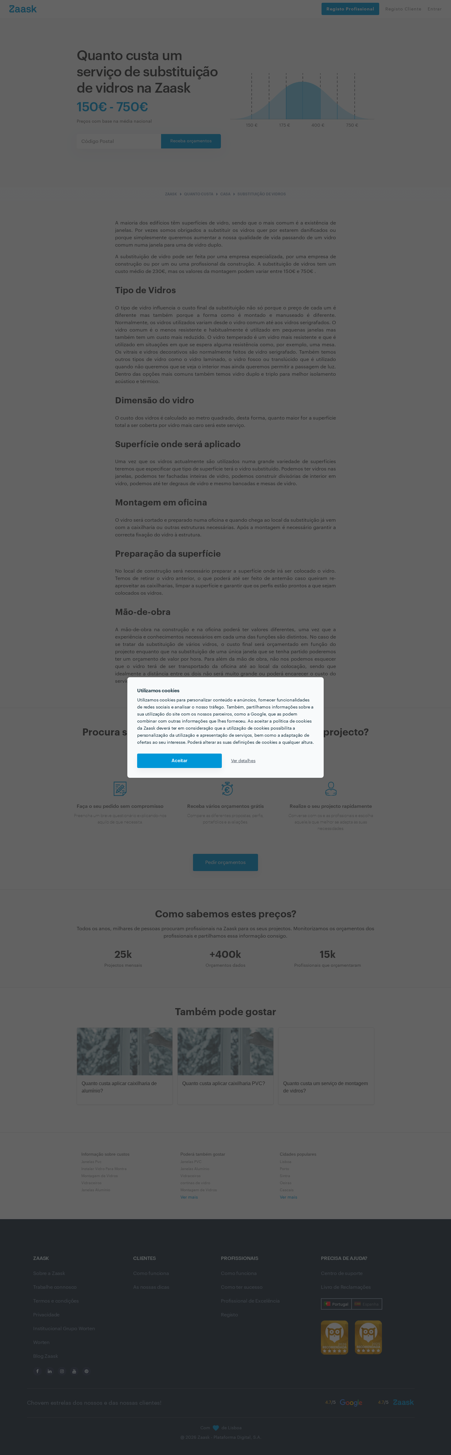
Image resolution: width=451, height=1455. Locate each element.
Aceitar (179, 760)
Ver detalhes (243, 761)
